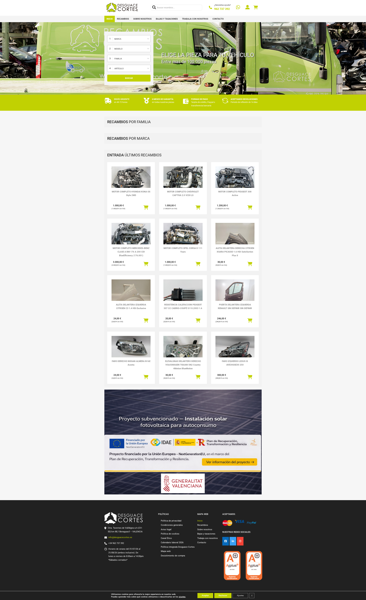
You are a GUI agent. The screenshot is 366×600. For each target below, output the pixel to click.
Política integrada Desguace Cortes (178, 547)
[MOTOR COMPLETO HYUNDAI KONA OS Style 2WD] (131, 181)
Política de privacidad (171, 520)
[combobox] (129, 38)
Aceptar (205, 595)
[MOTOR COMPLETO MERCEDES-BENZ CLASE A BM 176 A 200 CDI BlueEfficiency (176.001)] (131, 237)
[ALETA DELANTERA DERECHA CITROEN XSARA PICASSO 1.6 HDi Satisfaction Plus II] (234, 237)
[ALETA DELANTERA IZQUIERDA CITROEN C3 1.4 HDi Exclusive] (131, 294)
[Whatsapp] (238, 7)
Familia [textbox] (118, 59)
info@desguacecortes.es (120, 537)
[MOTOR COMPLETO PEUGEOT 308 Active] (234, 181)
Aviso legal (166, 529)
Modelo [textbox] (118, 49)
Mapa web (166, 551)
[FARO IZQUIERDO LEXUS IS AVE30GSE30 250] (234, 350)
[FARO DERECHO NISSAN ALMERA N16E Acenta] (131, 347)
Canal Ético (166, 538)
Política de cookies (170, 533)
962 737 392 (222, 9)
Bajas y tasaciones (167, 19)
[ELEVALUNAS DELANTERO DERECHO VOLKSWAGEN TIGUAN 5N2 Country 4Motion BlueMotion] (182, 350)
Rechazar (223, 595)
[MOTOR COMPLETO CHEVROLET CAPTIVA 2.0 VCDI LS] (182, 181)
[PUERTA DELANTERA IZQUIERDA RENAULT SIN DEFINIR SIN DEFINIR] (234, 294)
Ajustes (240, 595)
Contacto (218, 19)
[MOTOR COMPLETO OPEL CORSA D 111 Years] (182, 237)
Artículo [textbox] (119, 68)
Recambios (123, 19)
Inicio (110, 19)
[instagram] (240, 541)
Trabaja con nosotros (195, 19)
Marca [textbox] (117, 39)
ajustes (182, 597)
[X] (233, 541)
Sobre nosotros (142, 19)
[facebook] (225, 541)
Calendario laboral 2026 (172, 542)
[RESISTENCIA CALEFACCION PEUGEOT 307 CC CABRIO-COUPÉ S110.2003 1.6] (182, 294)
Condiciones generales (172, 525)
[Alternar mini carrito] (255, 7)
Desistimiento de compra (173, 555)
